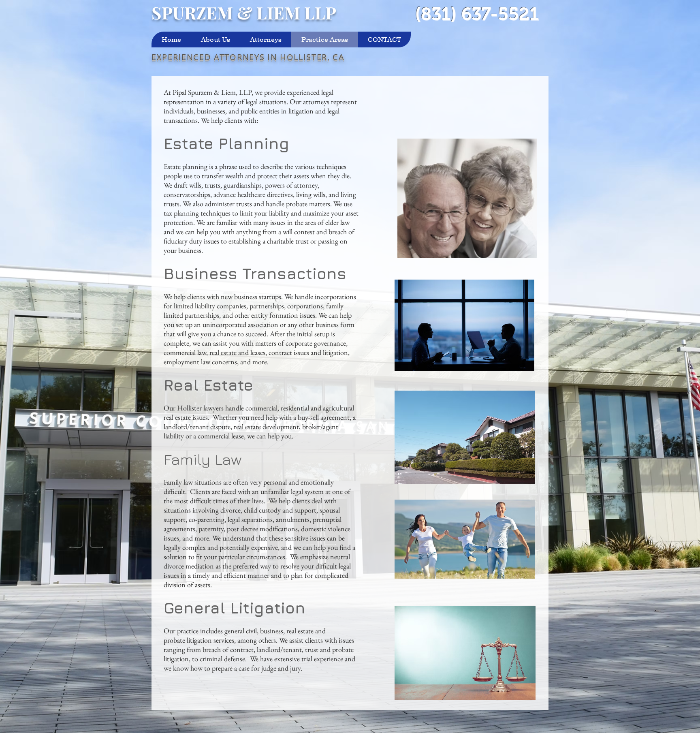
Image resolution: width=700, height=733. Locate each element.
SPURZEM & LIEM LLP (244, 12)
